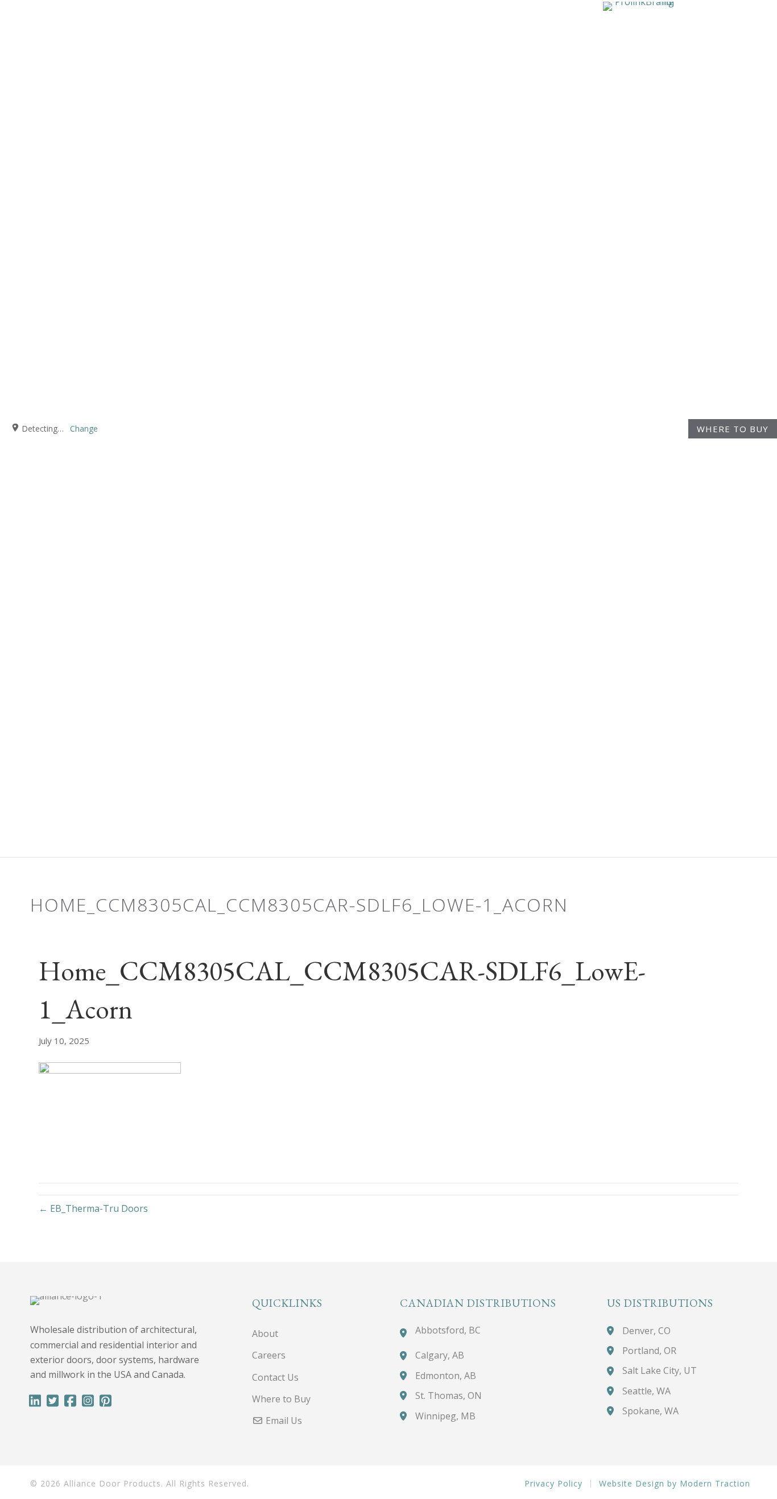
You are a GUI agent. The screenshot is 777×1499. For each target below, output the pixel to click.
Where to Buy (732, 428)
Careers (269, 1355)
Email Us (282, 1420)
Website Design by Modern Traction (674, 1484)
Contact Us (275, 1377)
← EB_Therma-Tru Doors (93, 1208)
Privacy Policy (553, 1484)
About (265, 1333)
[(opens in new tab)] (638, 427)
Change (84, 428)
